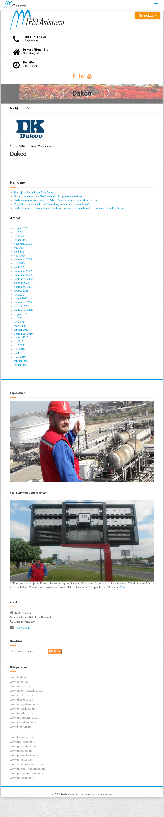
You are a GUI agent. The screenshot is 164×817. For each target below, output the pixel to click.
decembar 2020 (23, 302)
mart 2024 (20, 255)
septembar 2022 (23, 279)
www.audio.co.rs (21, 686)
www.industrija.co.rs (23, 722)
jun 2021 (19, 294)
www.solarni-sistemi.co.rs (27, 764)
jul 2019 (18, 341)
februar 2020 (21, 329)
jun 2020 (19, 321)
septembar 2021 (23, 286)
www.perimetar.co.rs (23, 746)
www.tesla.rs (18, 677)
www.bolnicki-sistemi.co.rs (27, 768)
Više (122, 587)
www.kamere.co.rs (22, 737)
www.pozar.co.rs (21, 750)
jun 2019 (19, 345)
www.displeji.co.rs (21, 699)
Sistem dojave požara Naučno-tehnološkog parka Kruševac (48, 196)
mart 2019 (20, 357)
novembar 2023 (23, 259)
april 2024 (19, 251)
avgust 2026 (21, 228)
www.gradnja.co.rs (22, 777)
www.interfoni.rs (20, 726)
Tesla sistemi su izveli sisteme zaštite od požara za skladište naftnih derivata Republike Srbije (69, 208)
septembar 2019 (23, 333)
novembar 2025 (23, 243)
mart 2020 (20, 325)
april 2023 (19, 267)
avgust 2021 (21, 290)
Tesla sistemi (69, 794)
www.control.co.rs (21, 695)
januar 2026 (20, 239)
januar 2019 (20, 364)
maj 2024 (19, 247)
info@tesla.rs (22, 627)
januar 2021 (20, 298)
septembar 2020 (23, 310)
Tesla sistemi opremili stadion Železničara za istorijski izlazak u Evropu (55, 200)
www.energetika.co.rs (24, 704)
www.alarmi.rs (19, 681)
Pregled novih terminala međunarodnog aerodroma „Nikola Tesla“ (51, 204)
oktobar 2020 (21, 306)
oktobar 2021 (21, 282)
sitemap (107, 794)
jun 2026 (19, 235)
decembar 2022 (23, 271)
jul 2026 (18, 232)
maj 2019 (19, 349)
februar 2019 (21, 360)
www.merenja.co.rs (22, 741)
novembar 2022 (23, 275)
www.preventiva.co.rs (24, 755)
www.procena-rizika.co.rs (26, 773)
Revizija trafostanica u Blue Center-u (35, 192)
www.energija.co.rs (22, 708)
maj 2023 (19, 263)
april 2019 (19, 353)
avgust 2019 (21, 337)
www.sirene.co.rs (21, 759)
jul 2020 (18, 318)
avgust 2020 (21, 314)
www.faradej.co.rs (21, 713)
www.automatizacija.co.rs (26, 690)
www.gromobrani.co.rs (24, 717)
